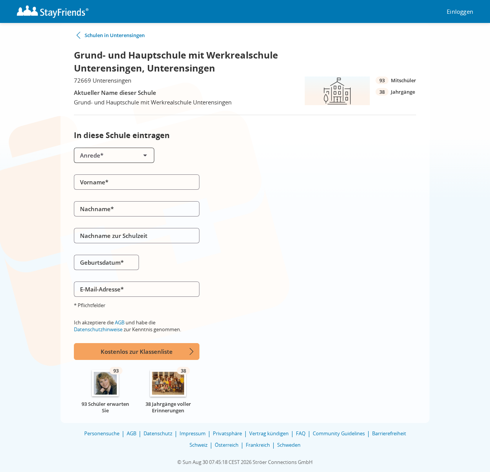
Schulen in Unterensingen (115, 35)
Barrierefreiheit (389, 433)
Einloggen (460, 12)
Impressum (193, 433)
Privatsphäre (227, 433)
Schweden (289, 444)
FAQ (300, 433)
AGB (119, 322)
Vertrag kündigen (269, 433)
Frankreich (258, 444)
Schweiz (198, 444)
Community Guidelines (339, 433)
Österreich (226, 444)
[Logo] (52, 11)
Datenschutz (158, 433)
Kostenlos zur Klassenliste (137, 351)
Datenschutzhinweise (98, 329)
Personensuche (101, 433)
